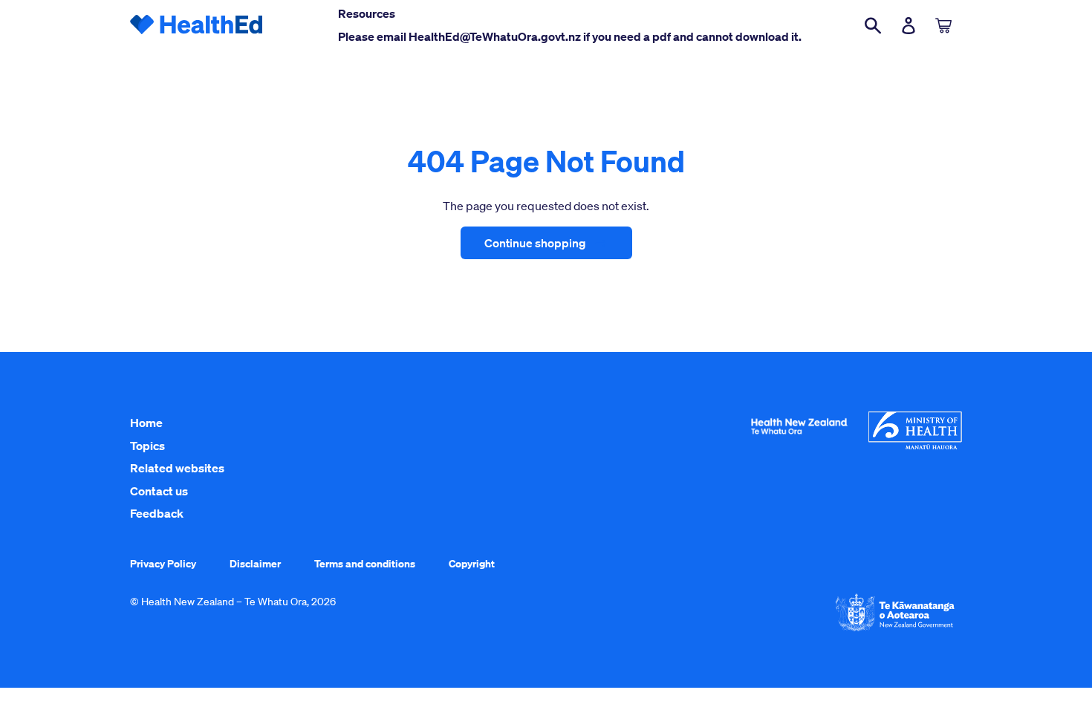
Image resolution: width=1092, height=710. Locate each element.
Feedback (156, 513)
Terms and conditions (364, 563)
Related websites (177, 467)
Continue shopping (535, 242)
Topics (147, 445)
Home (146, 422)
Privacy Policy (163, 563)
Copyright (472, 563)
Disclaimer (255, 563)
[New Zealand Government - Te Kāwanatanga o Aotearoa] (895, 629)
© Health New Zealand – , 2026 (233, 601)
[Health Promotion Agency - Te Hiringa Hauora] (799, 437)
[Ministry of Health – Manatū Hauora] (915, 445)
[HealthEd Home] (197, 25)
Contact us (159, 490)
